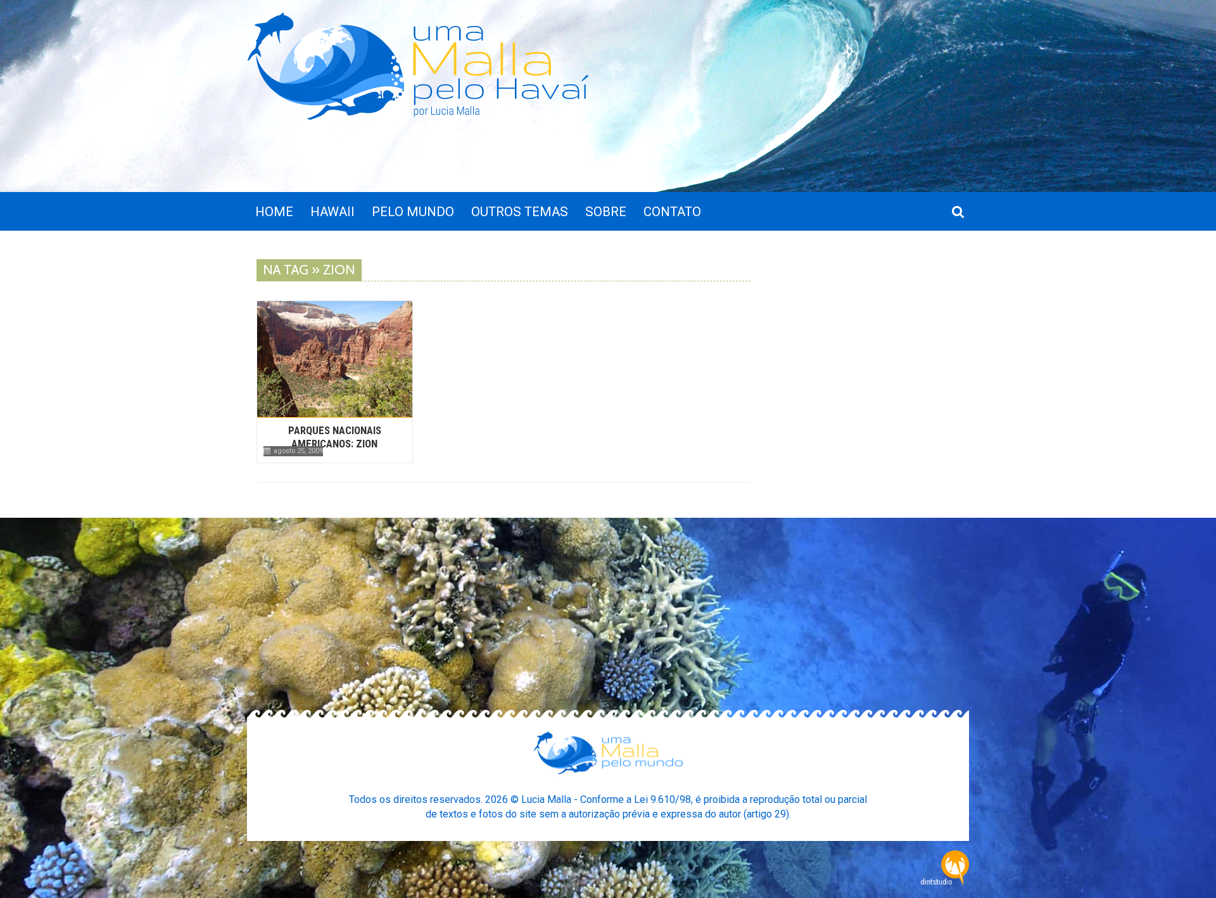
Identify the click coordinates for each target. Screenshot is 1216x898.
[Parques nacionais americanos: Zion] (334, 359)
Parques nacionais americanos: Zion (334, 436)
